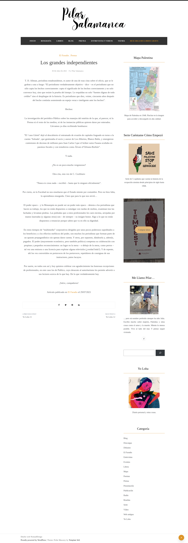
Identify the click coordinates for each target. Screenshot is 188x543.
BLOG (71, 41)
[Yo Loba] (144, 386)
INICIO (33, 41)
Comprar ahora (144, 230)
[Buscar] (160, 353)
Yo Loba (127, 519)
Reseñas (127, 500)
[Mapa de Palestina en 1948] (144, 82)
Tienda (121, 41)
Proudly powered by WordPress (33, 540)
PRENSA (82, 41)
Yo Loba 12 (110, 317)
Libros (126, 467)
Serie (126, 505)
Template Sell (74, 540)
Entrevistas (128, 457)
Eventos (127, 462)
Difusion (127, 448)
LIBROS (59, 41)
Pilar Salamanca (77, 71)
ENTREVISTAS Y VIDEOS (102, 41)
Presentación (129, 486)
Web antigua (129, 514)
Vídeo (126, 510)
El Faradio (64, 55)
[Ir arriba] (181, 537)
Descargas (128, 443)
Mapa (126, 471)
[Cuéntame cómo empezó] (144, 153)
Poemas (127, 476)
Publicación (128, 490)
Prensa (74, 55)
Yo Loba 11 (27, 317)
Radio (126, 495)
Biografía (46, 41)
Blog (126, 438)
